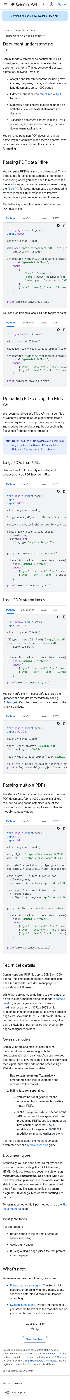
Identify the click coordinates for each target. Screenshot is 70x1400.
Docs (32, 30)
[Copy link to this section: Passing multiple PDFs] (49, 785)
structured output (50, 94)
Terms (6, 1383)
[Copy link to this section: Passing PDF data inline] (51, 162)
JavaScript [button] (27, 218)
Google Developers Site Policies (39, 1360)
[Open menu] (5, 4)
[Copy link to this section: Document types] (34, 1156)
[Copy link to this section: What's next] (29, 1269)
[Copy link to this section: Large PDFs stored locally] (48, 600)
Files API (13, 188)
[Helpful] (32, 1329)
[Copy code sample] (64, 225)
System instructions (22, 1305)
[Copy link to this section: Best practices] (30, 1219)
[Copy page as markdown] (7, 50)
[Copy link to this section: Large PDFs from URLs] (44, 463)
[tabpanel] (35, 265)
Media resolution (37, 1145)
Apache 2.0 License (56, 1357)
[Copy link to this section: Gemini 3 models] (34, 1040)
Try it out (54, 16)
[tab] (10, 218)
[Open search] (45, 4)
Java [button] (43, 218)
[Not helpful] (37, 1329)
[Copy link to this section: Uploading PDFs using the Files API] (13, 405)
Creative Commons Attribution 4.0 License (44, 1353)
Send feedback (35, 1339)
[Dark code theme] (58, 225)
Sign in (62, 4)
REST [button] (56, 218)
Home (6, 30)
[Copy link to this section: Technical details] (38, 966)
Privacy (18, 1383)
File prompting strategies (26, 1285)
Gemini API (19, 30)
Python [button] (10, 218)
